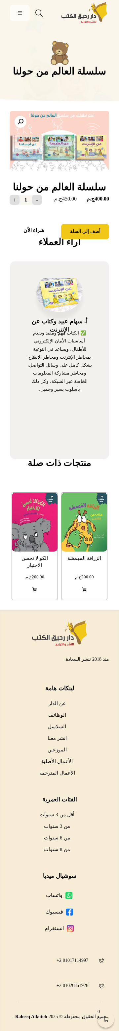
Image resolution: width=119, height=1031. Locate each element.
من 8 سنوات (57, 849)
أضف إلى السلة (85, 231)
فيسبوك (54, 912)
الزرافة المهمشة (84, 558)
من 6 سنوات (57, 837)
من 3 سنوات (57, 826)
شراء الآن (33, 230)
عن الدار (57, 703)
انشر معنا (57, 738)
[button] (20, 122)
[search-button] (39, 13)
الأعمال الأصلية (57, 761)
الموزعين (57, 749)
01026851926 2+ (72, 985)
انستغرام (54, 928)
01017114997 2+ (72, 960)
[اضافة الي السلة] (84, 589)
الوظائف (57, 715)
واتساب (54, 895)
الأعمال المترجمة (57, 773)
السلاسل (57, 726)
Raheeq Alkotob (31, 1016)
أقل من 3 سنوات (57, 814)
